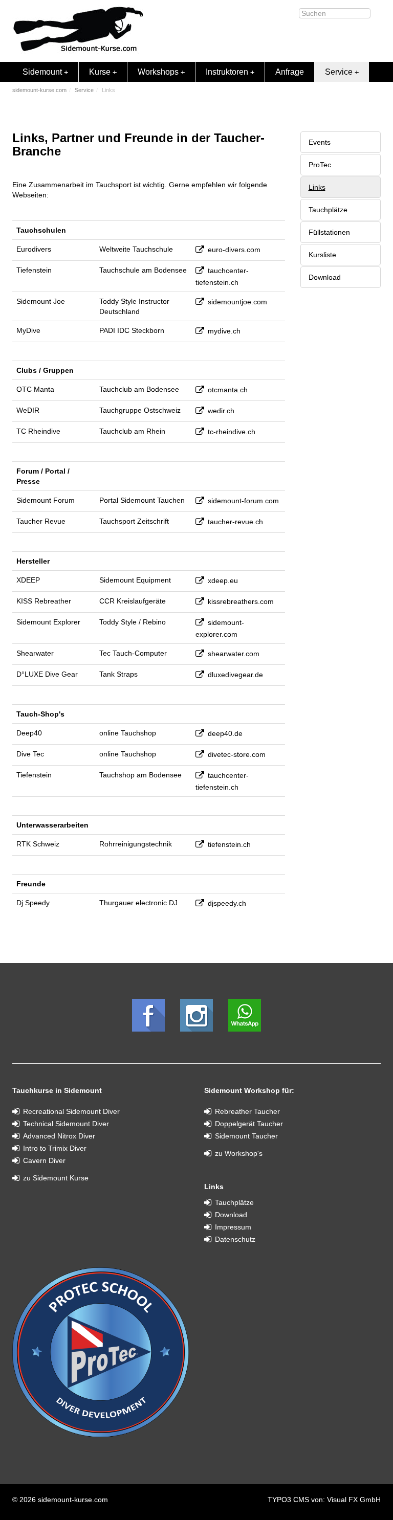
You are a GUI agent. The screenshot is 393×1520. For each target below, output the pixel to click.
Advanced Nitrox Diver (59, 1136)
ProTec (320, 165)
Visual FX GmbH (354, 1499)
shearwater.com (233, 654)
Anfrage (289, 72)
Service (339, 72)
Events (320, 142)
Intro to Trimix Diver (54, 1148)
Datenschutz (235, 1239)
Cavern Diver (44, 1160)
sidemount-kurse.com (39, 90)
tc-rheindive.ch (231, 432)
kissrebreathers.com (241, 601)
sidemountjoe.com (237, 302)
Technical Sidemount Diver (66, 1124)
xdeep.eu (223, 580)
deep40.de (225, 733)
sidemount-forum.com (243, 501)
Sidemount (42, 72)
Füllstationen (329, 232)
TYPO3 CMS (289, 1499)
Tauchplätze (328, 210)
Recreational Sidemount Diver (71, 1111)
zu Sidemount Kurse (56, 1178)
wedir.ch (221, 411)
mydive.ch (224, 331)
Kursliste (322, 255)
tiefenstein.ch (229, 844)
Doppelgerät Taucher (249, 1124)
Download (325, 277)
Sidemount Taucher (246, 1136)
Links (317, 187)
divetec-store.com (237, 754)
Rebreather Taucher (247, 1111)
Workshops (158, 72)
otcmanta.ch (228, 390)
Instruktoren (227, 72)
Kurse (100, 72)
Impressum (233, 1227)
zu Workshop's (239, 1153)
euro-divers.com (234, 249)
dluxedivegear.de (235, 674)
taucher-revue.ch (235, 522)
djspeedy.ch (227, 903)
